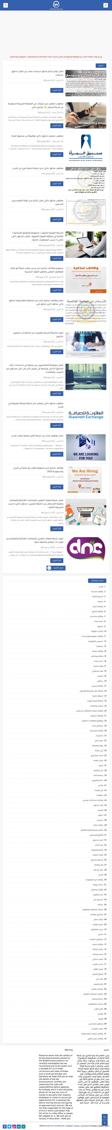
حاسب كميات (97, 964)
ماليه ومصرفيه (97, 850)
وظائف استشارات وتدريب (92, 801)
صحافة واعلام (97, 999)
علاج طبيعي (98, 984)
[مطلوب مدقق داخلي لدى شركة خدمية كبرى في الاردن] (85, 180)
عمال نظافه (98, 761)
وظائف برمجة (97, 651)
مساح (100, 935)
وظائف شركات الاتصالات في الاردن (89, 711)
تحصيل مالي (98, 900)
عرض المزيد (59, 568)
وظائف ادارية (98, 607)
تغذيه (101, 875)
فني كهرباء (98, 791)
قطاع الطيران (97, 974)
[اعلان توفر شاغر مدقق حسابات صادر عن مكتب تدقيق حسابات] (85, 83)
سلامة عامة (98, 776)
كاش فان (99, 979)
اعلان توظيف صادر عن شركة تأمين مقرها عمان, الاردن (37, 436)
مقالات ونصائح (97, 890)
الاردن (58, 80)
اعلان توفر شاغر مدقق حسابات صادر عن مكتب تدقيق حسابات (37, 73)
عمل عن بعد (98, 870)
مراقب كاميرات (97, 1029)
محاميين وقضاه (96, 915)
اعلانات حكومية (97, 632)
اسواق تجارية (98, 696)
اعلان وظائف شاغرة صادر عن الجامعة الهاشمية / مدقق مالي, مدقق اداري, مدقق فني (36, 303)
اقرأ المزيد (56, 90)
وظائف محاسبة (96, 617)
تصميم (100, 676)
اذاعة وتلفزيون (97, 781)
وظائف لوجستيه (96, 731)
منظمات (99, 796)
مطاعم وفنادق (97, 656)
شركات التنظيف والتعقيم (93, 910)
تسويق (100, 627)
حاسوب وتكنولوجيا (95, 642)
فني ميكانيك (98, 771)
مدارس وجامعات (96, 706)
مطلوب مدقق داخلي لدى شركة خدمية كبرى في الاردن (37, 168)
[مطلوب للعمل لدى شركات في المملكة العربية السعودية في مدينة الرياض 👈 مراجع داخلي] (85, 115)
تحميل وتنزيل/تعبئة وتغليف (91, 830)
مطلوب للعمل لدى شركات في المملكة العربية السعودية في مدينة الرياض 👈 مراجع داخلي (35, 106)
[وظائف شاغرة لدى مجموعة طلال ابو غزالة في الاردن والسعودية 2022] (85, 480)
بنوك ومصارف (97, 746)
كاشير (100, 786)
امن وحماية (98, 865)
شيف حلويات (98, 925)
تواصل (100, 1014)
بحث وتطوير (98, 895)
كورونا (100, 1019)
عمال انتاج (99, 741)
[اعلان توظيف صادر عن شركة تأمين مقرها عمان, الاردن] (85, 447)
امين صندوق (98, 840)
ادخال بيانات (56, 113)
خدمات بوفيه (98, 885)
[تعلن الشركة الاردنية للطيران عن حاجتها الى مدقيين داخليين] (85, 344)
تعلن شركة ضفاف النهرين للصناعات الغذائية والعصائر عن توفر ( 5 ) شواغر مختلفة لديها (34, 541)
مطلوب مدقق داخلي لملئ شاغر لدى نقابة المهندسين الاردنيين (37, 203)
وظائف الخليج (97, 612)
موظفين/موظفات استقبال (92, 721)
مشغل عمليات (97, 989)
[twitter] (9, 1127)
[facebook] (5, 1127)
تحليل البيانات (97, 950)
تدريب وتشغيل (97, 930)
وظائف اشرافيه (97, 716)
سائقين (100, 681)
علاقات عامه (98, 825)
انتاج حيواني (98, 1009)
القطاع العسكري (96, 835)
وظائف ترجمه (97, 945)
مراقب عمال (98, 920)
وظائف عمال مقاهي (95, 1039)
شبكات (100, 905)
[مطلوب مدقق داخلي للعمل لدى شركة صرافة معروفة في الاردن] (85, 415)
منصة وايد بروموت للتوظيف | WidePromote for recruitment (64, 1126)
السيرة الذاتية (97, 597)
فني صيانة (99, 751)
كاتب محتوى (98, 805)
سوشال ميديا (97, 726)
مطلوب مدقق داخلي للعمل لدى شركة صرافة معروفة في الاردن (35, 405)
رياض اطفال (98, 969)
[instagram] (14, 1127)
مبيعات (100, 602)
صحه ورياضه (98, 955)
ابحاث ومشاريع (55, 277)
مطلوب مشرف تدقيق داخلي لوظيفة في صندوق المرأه (37, 136)
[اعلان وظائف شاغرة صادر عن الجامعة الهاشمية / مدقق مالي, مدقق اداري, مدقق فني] (85, 312)
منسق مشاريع (97, 860)
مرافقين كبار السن (96, 1024)
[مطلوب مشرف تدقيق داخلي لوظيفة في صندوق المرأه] (85, 148)
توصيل (100, 810)
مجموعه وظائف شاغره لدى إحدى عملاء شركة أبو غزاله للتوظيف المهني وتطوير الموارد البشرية (36, 270)
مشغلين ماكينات (96, 940)
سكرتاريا (99, 646)
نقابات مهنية (98, 855)
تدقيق (100, 815)
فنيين (101, 766)
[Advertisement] (56, 33)
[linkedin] (19, 1127)
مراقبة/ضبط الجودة (95, 701)
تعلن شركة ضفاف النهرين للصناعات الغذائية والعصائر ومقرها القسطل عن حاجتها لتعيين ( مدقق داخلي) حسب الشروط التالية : (35, 504)
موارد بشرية (98, 666)
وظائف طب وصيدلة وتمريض (91, 691)
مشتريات (99, 736)
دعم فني (100, 820)
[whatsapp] (23, 1127)
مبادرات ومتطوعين (95, 1004)
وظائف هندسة (97, 592)
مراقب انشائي (97, 959)
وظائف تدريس (97, 686)
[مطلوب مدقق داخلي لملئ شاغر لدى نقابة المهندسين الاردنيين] (85, 212)
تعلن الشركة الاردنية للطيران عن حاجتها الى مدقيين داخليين (38, 335)
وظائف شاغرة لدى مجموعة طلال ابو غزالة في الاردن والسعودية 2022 (38, 470)
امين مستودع (97, 671)
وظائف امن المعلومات (94, 880)
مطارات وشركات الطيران (93, 994)
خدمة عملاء (98, 622)
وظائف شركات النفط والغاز (92, 1034)
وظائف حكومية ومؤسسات (92, 637)
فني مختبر (99, 845)
